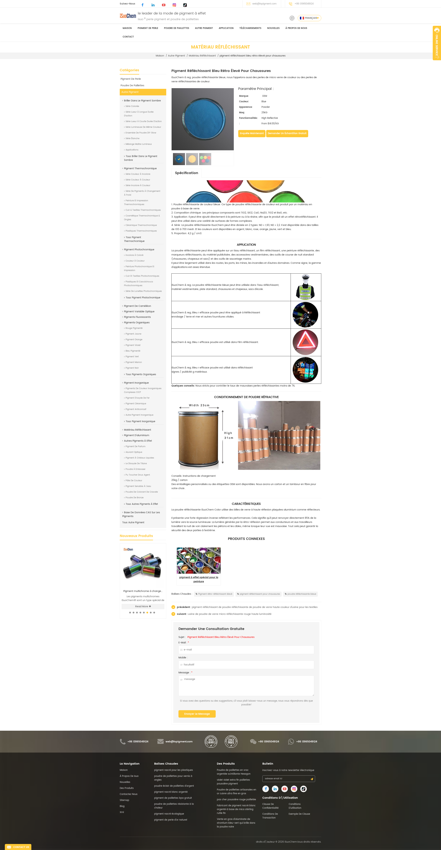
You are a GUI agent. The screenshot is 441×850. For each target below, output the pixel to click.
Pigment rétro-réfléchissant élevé (215, 594)
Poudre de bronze (134, 497)
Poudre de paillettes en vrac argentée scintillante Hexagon (233, 772)
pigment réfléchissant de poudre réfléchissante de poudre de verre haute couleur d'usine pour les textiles (254, 607)
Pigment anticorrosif (136, 409)
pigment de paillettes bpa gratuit (173, 798)
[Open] (437, 43)
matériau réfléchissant (202, 56)
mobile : (183, 658)
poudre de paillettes (176, 28)
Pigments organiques (137, 323)
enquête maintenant (252, 133)
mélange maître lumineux (139, 144)
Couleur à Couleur (135, 261)
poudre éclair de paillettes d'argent (174, 786)
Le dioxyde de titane (136, 463)
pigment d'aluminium (136, 435)
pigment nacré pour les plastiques (173, 770)
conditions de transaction (270, 816)
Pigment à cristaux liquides (140, 458)
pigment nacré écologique (169, 814)
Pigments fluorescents (137, 317)
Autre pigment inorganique (139, 415)
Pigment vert (132, 356)
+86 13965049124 (304, 4)
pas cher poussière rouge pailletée (236, 799)
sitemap (124, 800)
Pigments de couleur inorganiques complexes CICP (142, 390)
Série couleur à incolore (138, 174)
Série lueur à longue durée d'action (138, 113)
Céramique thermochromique (141, 225)
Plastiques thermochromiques (141, 231)
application (226, 28)
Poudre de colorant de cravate (142, 492)
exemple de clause (299, 814)
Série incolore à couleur (138, 185)
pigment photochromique (139, 250)
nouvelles (273, 28)
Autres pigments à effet (138, 441)
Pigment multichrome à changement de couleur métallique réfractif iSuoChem (143, 591)
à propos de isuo (129, 776)
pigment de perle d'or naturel (170, 820)
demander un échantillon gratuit (287, 133)
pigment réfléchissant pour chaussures (260, 594)
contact (128, 37)
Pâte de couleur (134, 480)
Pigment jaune (133, 334)
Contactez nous (128, 794)
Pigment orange (134, 339)
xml (122, 812)
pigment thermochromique (140, 168)
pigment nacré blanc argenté (171, 792)
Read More (141, 606)
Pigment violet (133, 345)
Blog (122, 806)
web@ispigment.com (264, 4)
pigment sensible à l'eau (138, 486)
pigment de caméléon (137, 306)
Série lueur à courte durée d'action (144, 121)
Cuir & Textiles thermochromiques (143, 210)
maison (127, 28)
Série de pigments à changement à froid (142, 193)
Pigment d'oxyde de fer (138, 398)
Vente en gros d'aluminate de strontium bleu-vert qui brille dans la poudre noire (236, 823)
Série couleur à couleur (138, 179)
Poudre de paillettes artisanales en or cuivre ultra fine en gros (236, 791)
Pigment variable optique (139, 312)
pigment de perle (148, 28)
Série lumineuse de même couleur (143, 127)
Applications (132, 150)
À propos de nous (296, 28)
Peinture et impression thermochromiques (136, 202)
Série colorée (132, 106)
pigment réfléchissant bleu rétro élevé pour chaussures (220, 637)
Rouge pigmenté (134, 328)
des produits (127, 788)
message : (185, 673)
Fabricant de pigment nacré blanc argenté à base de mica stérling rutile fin (236, 809)
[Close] (437, 62)
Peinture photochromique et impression (139, 268)
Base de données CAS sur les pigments (141, 514)
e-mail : (183, 643)
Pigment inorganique (136, 383)
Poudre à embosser (135, 469)
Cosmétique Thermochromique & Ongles (142, 217)
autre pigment (204, 28)
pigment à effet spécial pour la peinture (198, 579)
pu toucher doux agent (138, 475)
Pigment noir (132, 368)
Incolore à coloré (134, 255)
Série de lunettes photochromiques (144, 291)
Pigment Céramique (136, 403)
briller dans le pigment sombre (142, 101)
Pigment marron (134, 362)
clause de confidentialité (270, 806)
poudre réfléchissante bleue (302, 594)
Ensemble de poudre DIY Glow (141, 132)
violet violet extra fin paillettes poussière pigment (233, 782)
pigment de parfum (135, 446)
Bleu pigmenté (133, 351)
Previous (153, 543)
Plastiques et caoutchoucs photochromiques (138, 283)
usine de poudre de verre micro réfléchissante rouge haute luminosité (229, 614)
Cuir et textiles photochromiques (142, 276)
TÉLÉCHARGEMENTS (250, 28)
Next (159, 543)
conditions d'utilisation (295, 806)
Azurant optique (134, 452)
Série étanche (132, 138)
